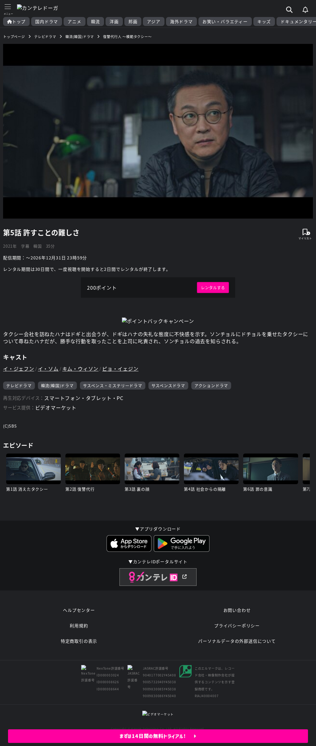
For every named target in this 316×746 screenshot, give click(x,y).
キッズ (264, 21)
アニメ (74, 21)
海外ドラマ (181, 21)
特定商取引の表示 (79, 641)
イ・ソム (48, 368)
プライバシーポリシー (237, 625)
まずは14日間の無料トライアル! (156, 736)
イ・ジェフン (18, 368)
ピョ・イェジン (120, 368)
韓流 (95, 21)
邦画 (133, 21)
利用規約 (79, 625)
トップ (19, 21)
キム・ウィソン (80, 368)
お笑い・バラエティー (225, 21)
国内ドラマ (46, 21)
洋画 (114, 21)
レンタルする (213, 287)
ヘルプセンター (79, 610)
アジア (153, 21)
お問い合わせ (237, 610)
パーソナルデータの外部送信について (237, 641)
